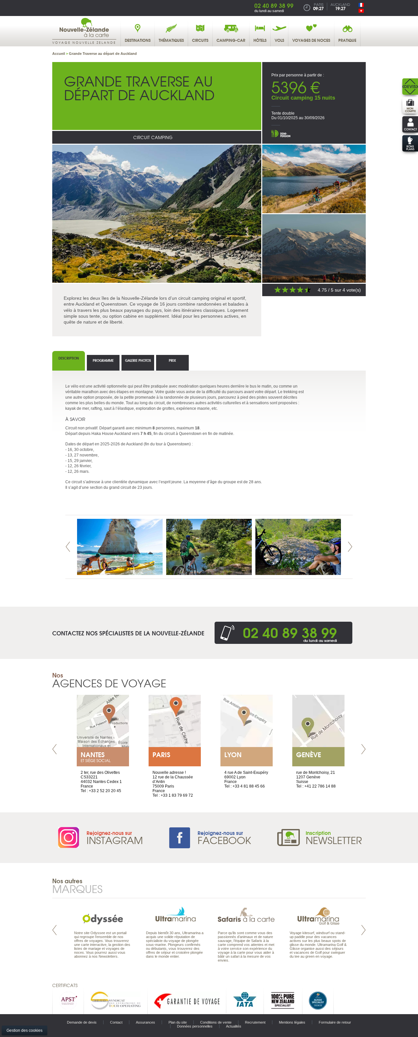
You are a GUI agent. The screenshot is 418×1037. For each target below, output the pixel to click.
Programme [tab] (103, 360)
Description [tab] (68, 358)
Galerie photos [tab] (138, 360)
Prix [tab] (172, 360)
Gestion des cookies (24, 1030)
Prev (68, 547)
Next (350, 547)
